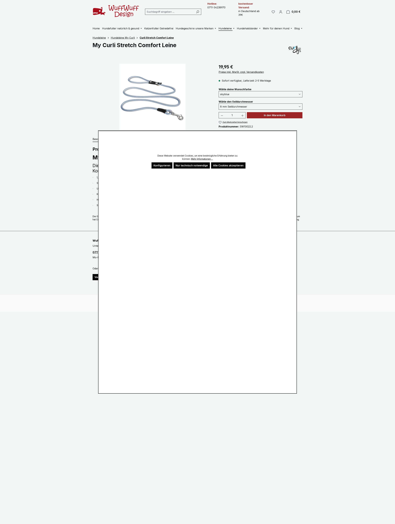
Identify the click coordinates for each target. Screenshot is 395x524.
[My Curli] (294, 49)
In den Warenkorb (274, 115)
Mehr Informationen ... (202, 159)
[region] (152, 97)
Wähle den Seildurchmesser (236, 101)
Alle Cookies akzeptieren (228, 165)
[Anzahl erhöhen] (242, 115)
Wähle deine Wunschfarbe (235, 89)
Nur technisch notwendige (192, 165)
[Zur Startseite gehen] (116, 11)
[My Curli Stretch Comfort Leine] (152, 97)
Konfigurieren (162, 165)
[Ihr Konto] (280, 12)
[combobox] (169, 12)
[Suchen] (197, 12)
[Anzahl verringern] (222, 115)
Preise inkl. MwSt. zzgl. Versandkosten (241, 72)
